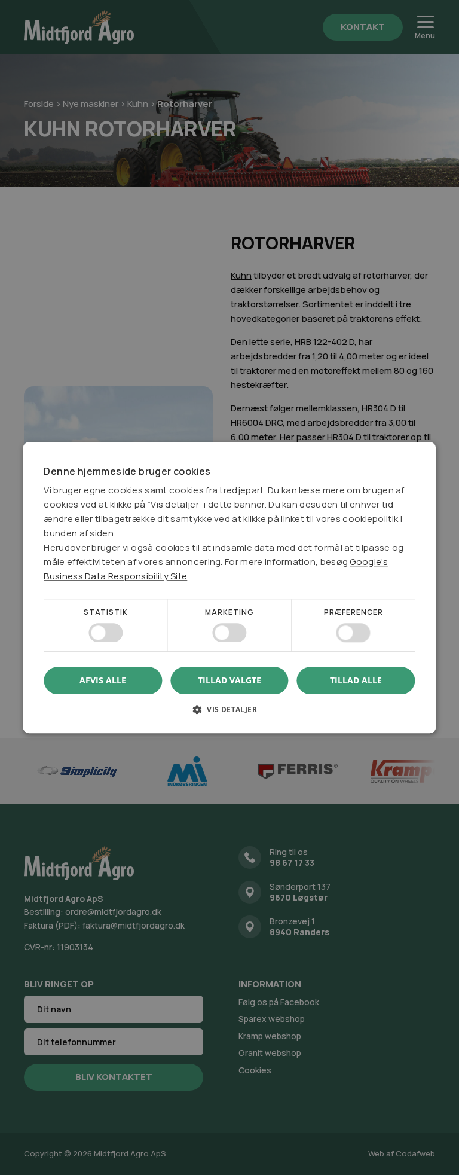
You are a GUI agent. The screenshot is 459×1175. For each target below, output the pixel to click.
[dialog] (229, 587)
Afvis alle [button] (102, 680)
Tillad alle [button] (356, 680)
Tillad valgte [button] (229, 680)
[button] (229, 713)
